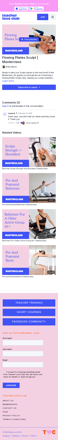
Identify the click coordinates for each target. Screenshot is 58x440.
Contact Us (10, 408)
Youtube (25, 436)
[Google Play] (37, 9)
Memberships (10, 404)
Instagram (6, 436)
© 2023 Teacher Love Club (12, 432)
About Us (8, 401)
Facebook (16, 436)
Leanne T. (13, 113)
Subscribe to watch (27, 87)
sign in (5, 106)
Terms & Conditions (14, 419)
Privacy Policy (11, 416)
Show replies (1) (32, 123)
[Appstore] (21, 9)
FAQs (5, 412)
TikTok (33, 436)
